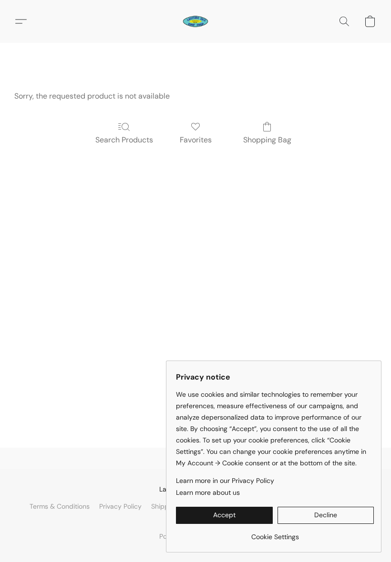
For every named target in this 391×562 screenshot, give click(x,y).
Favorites (196, 140)
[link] (275, 533)
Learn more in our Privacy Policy (225, 480)
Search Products (124, 140)
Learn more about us (208, 492)
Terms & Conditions (60, 506)
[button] (195, 21)
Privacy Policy (120, 506)
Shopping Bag (267, 140)
